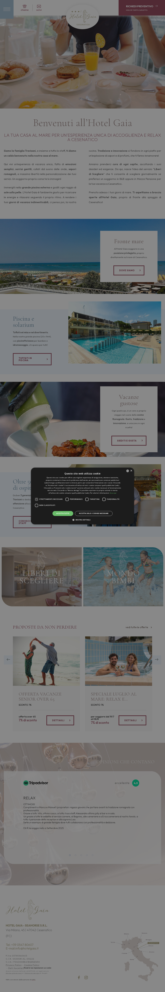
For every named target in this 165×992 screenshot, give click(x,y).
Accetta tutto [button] (62, 513)
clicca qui (112, 493)
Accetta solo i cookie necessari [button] (93, 513)
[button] (82, 520)
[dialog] (82, 496)
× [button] (131, 471)
